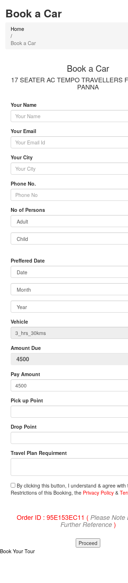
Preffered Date (28, 260)
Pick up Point (27, 400)
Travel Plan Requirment (39, 452)
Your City (22, 157)
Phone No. (23, 183)
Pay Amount (26, 374)
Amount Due (26, 347)
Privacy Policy (98, 492)
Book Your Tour (17, 551)
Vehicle (19, 321)
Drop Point (24, 426)
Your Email (23, 130)
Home (17, 28)
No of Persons (28, 209)
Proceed (88, 542)
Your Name (24, 104)
